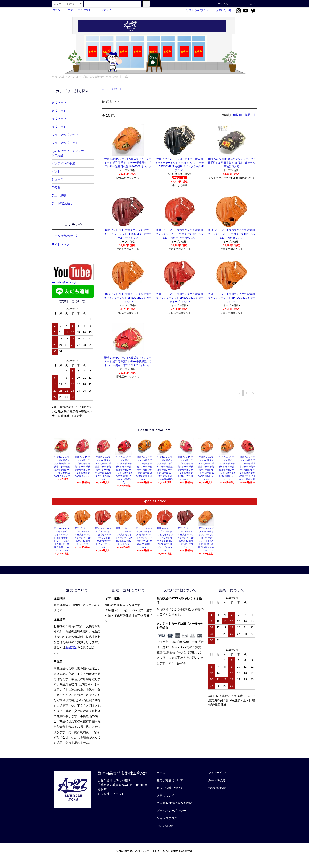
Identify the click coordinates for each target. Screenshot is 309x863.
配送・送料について (170, 788)
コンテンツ (104, 9)
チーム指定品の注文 (65, 236)
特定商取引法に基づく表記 (174, 803)
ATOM (169, 825)
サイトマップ (60, 244)
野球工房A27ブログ (197, 10)
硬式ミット (116, 89)
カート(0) (249, 4)
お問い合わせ (223, 10)
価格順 (237, 115)
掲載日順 (250, 115)
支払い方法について (170, 780)
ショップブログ (167, 818)
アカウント (225, 4)
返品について (165, 795)
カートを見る (217, 780)
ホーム (56, 9)
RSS (159, 825)
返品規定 (71, 647)
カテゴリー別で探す (79, 9)
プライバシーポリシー (171, 810)
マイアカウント (218, 772)
